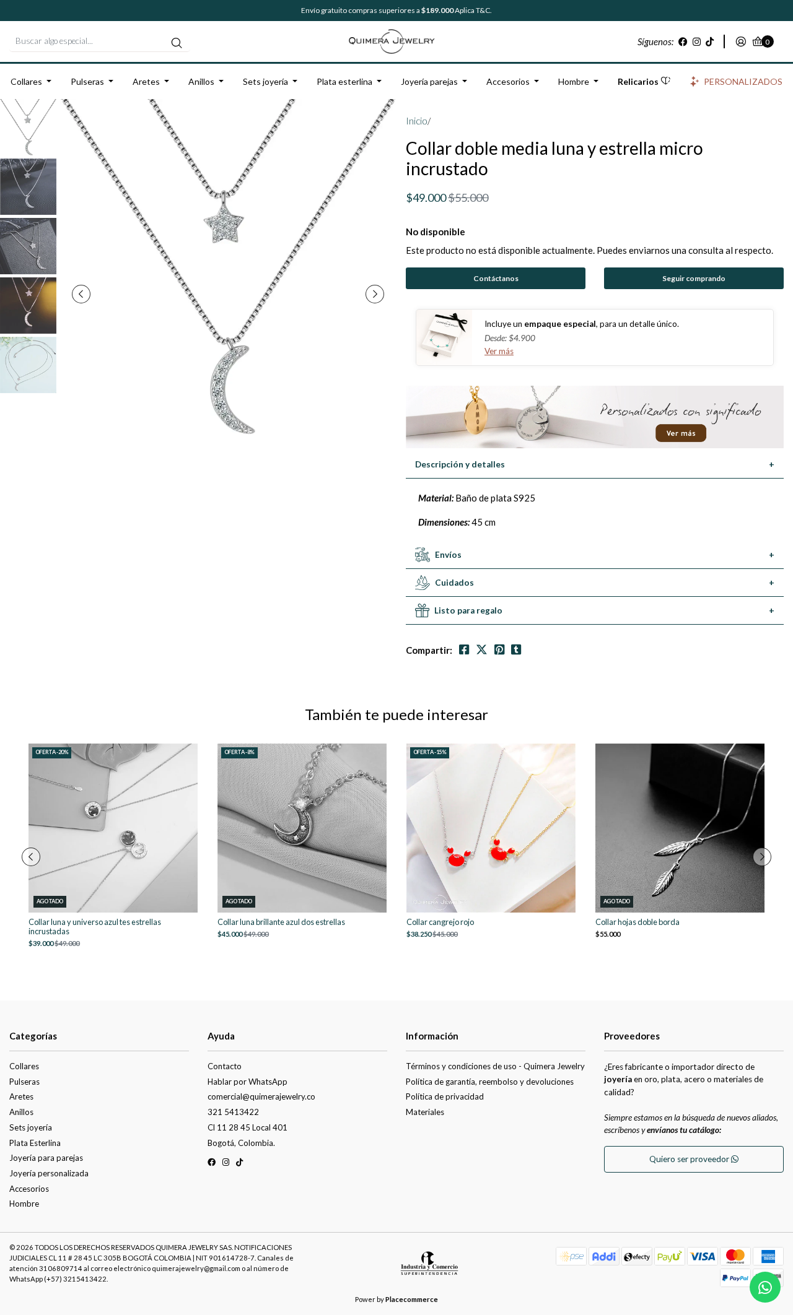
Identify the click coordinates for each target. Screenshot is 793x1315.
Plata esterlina (344, 81)
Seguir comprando (693, 278)
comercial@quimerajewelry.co (261, 1096)
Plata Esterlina (35, 1143)
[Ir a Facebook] (683, 41)
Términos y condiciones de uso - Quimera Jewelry (495, 1066)
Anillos (201, 81)
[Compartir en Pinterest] (499, 650)
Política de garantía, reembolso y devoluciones (490, 1082)
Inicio (416, 120)
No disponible (435, 231)
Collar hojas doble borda (637, 922)
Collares (26, 81)
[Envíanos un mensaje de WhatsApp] (765, 1287)
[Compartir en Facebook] (464, 650)
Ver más (499, 351)
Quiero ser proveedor (690, 1159)
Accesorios (508, 81)
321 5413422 (233, 1112)
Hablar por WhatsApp (247, 1082)
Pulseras (87, 81)
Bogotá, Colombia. (241, 1143)
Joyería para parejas (46, 1158)
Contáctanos (496, 278)
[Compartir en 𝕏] (482, 650)
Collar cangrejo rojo (440, 922)
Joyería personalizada (49, 1173)
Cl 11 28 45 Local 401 (247, 1127)
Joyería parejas (429, 81)
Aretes (146, 81)
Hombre (573, 81)
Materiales (425, 1112)
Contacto (225, 1066)
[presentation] (81, 294)
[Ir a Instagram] (697, 41)
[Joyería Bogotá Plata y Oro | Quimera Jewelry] (396, 40)
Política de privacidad (445, 1096)
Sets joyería (265, 81)
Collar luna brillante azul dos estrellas (281, 922)
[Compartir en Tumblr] (516, 650)
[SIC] (429, 1267)
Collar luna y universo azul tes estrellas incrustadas (94, 927)
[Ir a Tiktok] (710, 41)
